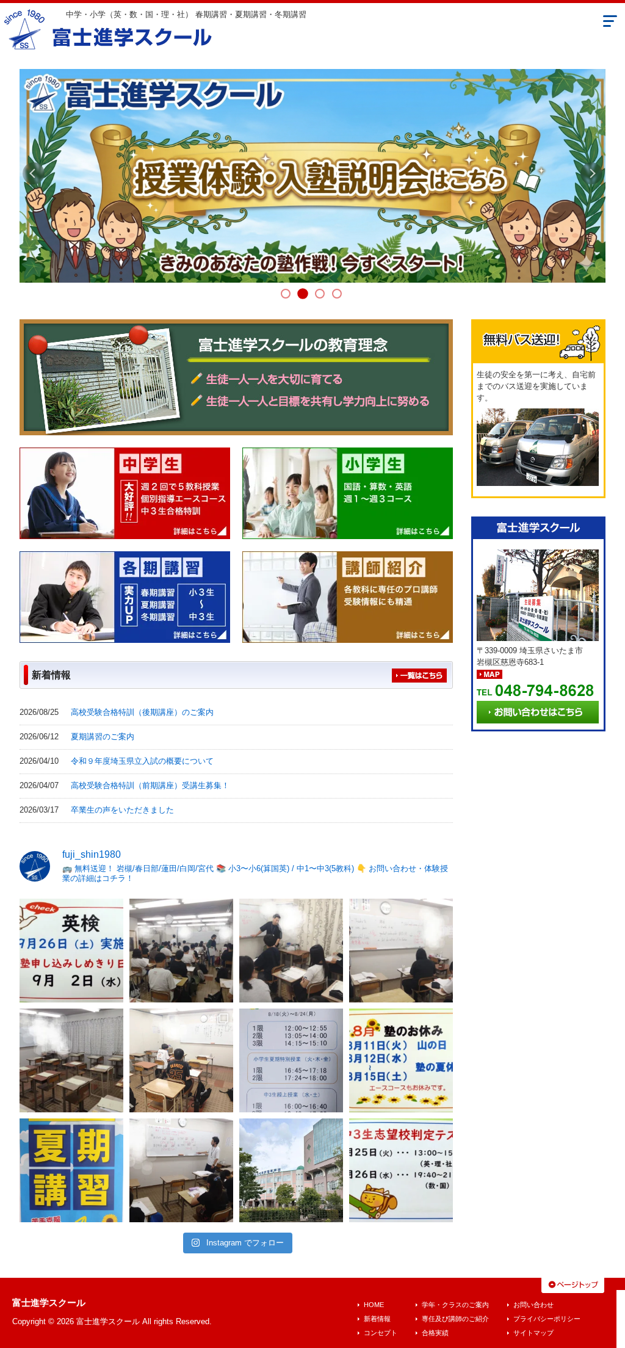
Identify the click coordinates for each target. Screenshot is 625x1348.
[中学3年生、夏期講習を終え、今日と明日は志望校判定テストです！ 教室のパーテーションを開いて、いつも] (181, 950)
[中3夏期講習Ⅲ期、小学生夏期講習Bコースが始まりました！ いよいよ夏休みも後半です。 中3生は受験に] (291, 1060)
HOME (374, 1304)
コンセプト (380, 1332)
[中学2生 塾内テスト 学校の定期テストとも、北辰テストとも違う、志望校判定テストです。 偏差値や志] (71, 1060)
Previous (34, 173)
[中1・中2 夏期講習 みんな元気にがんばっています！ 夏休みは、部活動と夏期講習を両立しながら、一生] (181, 1060)
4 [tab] (337, 294)
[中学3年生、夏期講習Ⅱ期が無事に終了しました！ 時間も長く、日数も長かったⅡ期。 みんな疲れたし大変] (401, 1060)
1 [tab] (286, 294)
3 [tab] (320, 294)
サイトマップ (533, 1332)
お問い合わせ (533, 1304)
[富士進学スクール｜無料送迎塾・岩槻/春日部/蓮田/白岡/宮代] (108, 28)
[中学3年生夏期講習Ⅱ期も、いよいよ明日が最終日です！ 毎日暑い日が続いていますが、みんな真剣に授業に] (71, 1170)
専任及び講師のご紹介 (455, 1318)
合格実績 (435, 1332)
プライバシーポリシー (546, 1318)
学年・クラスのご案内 (455, 1304)
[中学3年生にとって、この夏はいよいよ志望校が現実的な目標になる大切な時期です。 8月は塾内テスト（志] (401, 1170)
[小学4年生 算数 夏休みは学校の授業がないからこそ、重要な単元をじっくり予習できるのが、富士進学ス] (181, 1170)
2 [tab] (303, 294)
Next (591, 173)
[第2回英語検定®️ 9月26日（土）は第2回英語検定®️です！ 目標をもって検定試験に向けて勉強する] (71, 950)
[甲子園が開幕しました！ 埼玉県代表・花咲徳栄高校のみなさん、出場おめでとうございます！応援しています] (291, 1170)
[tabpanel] (312, 176)
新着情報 (377, 1318)
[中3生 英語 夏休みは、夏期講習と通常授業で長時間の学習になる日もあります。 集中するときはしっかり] (401, 950)
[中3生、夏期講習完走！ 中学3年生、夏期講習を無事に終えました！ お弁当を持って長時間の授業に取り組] (291, 950)
